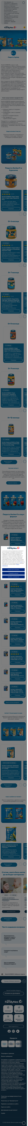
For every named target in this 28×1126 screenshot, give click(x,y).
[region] (13, 563)
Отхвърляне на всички (13, 573)
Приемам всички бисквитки (13, 569)
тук (21, 562)
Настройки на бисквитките (13, 576)
